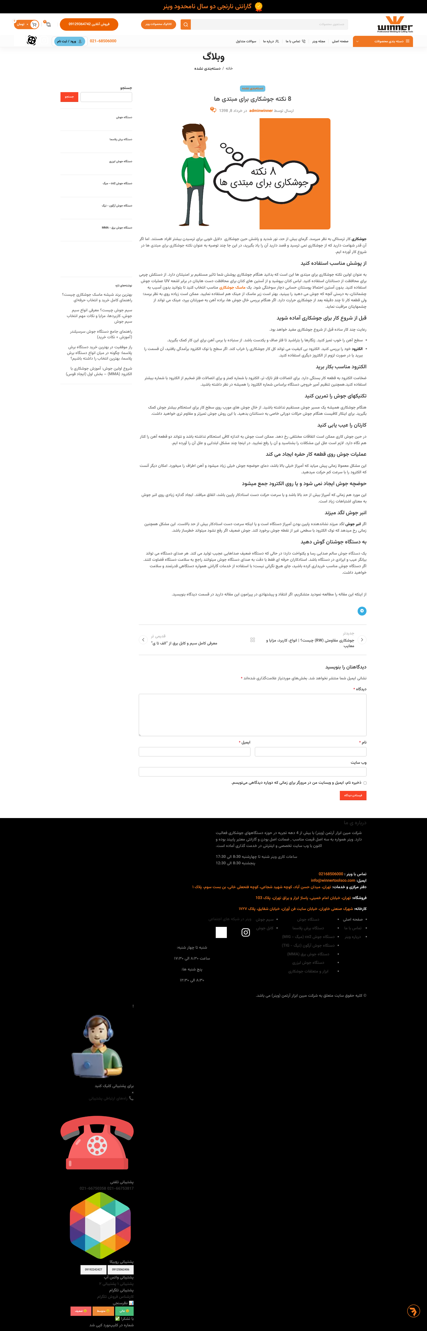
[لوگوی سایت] (395, 25)
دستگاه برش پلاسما (121, 139)
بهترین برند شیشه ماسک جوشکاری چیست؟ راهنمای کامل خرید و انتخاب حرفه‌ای (97, 298)
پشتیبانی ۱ (125, 1284)
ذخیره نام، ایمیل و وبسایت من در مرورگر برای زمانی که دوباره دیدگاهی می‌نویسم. (296, 783)
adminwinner (261, 111)
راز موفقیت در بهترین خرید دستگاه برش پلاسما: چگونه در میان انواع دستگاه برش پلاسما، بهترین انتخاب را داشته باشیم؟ (99, 353)
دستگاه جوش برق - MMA (117, 228)
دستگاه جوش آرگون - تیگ (117, 206)
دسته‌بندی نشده (207, 69)
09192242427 (93, 1270)
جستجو (126, 88)
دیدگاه (360, 689)
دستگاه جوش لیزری (120, 161)
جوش (124, 117)
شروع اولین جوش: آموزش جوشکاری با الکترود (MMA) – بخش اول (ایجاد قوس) (99, 371)
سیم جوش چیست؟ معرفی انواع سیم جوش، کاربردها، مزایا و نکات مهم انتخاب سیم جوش (99, 316)
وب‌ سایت (359, 763)
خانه (229, 69)
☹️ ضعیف (81, 1311)
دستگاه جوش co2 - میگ (117, 183)
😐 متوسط (103, 1311)
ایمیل (244, 742)
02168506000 (331, 874)
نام (363, 742)
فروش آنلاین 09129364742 (89, 24)
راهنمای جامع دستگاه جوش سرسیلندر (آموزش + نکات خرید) (101, 334)
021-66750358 (93, 1189)
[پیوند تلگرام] (362, 611)
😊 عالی (124, 1311)
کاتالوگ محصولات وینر (158, 24)
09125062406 (120, 1270)
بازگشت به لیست (252, 639)
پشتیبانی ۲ (107, 1284)
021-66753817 (120, 1189)
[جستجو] (186, 24)
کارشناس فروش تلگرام (115, 1297)
